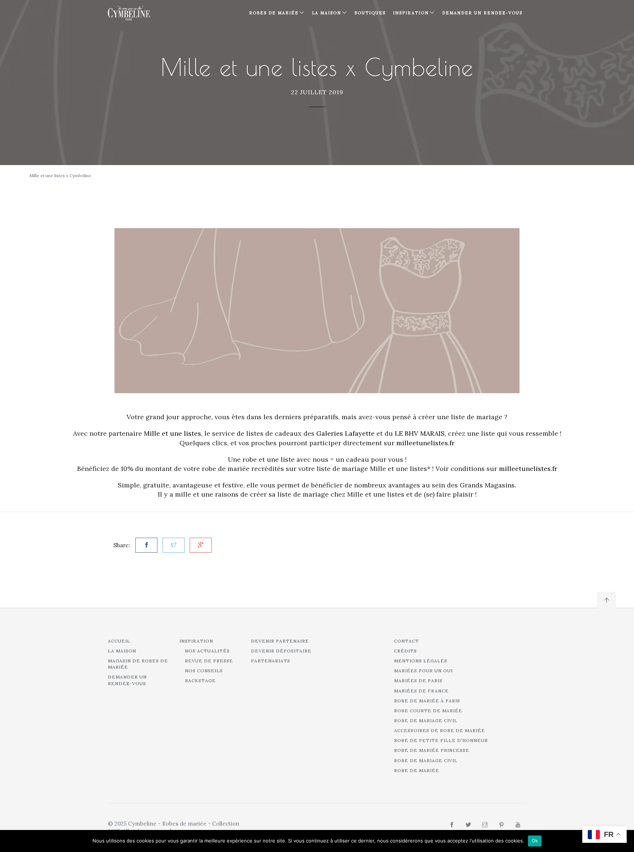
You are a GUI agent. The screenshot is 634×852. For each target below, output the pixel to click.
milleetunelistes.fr (425, 443)
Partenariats (270, 660)
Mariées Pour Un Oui (423, 670)
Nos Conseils (204, 670)
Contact (406, 641)
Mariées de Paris (418, 680)
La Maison (326, 12)
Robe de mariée (416, 770)
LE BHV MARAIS (420, 433)
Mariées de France (421, 691)
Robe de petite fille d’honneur (441, 740)
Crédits (405, 651)
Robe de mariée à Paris (427, 700)
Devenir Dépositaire (281, 651)
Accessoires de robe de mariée (439, 730)
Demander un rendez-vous (482, 12)
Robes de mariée (274, 12)
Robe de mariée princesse (431, 750)
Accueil (119, 641)
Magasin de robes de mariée (138, 664)
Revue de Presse (209, 660)
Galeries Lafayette (345, 433)
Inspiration (196, 641)
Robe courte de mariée (428, 710)
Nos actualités (207, 651)
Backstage (200, 680)
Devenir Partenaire (280, 641)
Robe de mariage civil (426, 720)
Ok (535, 841)
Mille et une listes (172, 433)
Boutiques (370, 12)
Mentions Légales (420, 660)
